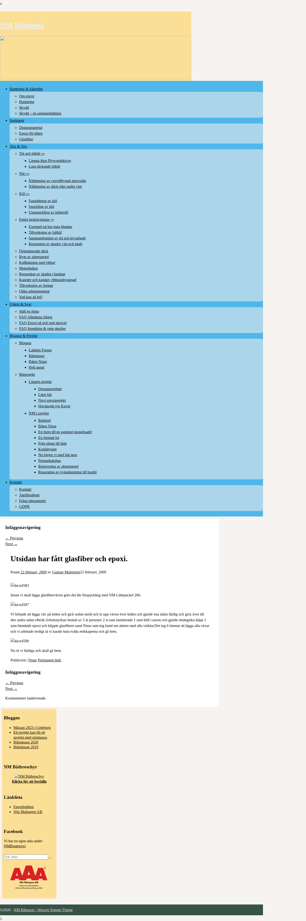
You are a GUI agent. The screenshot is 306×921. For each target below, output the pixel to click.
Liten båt (45, 395)
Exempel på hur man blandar (50, 227)
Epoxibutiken (23, 807)
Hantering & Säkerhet (26, 89)
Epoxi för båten (31, 133)
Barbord (44, 420)
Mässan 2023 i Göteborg (32, 728)
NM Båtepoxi (22, 25)
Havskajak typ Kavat (54, 406)
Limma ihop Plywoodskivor (50, 161)
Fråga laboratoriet (32, 501)
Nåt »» (24, 174)
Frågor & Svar (20, 304)
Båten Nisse (38, 362)
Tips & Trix (18, 146)
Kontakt (16, 482)
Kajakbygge (47, 449)
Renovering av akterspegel (58, 466)
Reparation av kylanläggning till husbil (67, 472)
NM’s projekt (39, 413)
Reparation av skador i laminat (42, 274)
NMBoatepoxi (15, 846)
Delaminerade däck (33, 251)
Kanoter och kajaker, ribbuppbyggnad (47, 280)
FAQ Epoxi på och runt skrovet (43, 323)
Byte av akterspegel (34, 257)
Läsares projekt (40, 382)
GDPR (24, 507)
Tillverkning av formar (36, 285)
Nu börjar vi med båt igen (57, 455)
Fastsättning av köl (43, 201)
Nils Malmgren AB (27, 812)
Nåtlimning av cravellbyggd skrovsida (57, 181)
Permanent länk (49, 660)
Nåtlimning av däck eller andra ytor (55, 186)
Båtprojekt (27, 374)
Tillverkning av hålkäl (45, 232)
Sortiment (17, 120)
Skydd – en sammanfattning (40, 113)
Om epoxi (26, 96)
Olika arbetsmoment (34, 291)
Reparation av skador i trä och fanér (55, 244)
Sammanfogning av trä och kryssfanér (57, 238)
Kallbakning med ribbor (37, 263)
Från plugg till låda (52, 443)
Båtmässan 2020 (25, 742)
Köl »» (24, 194)
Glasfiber (26, 139)
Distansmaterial (30, 128)
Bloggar (25, 343)
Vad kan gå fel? (31, 297)
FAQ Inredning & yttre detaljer (42, 329)
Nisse (32, 660)
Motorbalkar (28, 268)
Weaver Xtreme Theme (55, 910)
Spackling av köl (41, 207)
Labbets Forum (40, 350)
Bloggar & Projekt (23, 336)
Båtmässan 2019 (25, 747)
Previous (14, 538)
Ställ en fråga (29, 311)
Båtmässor (36, 356)
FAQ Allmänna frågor (35, 317)
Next (11, 544)
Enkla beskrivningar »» (36, 219)
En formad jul (48, 438)
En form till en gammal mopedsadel (65, 432)
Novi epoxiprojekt (52, 400)
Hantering (26, 102)
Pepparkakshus (49, 461)
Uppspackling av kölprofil (48, 212)
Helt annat (36, 367)
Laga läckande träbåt (44, 166)
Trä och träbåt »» (32, 153)
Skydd (24, 107)
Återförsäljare (29, 495)
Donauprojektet (50, 389)
